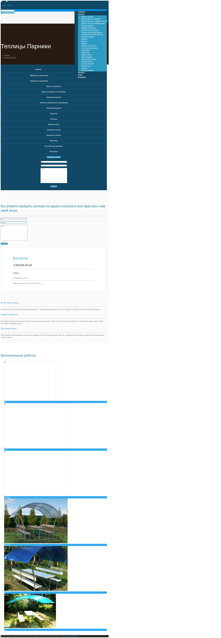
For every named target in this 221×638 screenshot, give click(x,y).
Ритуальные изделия (54, 146)
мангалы (53, 113)
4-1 (5, 593)
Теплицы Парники (10, 58)
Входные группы (54, 135)
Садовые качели (54, 130)
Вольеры (54, 141)
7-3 (5, 450)
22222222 (7, 545)
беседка (7, 497)
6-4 (5, 402)
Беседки (53, 119)
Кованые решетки (53, 97)
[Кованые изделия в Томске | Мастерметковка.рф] (6, 5)
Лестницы (54, 151)
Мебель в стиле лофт (39, 75)
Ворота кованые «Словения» (54, 92)
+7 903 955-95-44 (8, 13)
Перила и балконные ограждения (54, 103)
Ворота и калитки (53, 86)
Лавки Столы (53, 124)
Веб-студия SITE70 (72, 636)
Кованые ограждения (39, 81)
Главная (7, 55)
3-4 (5, 630)
